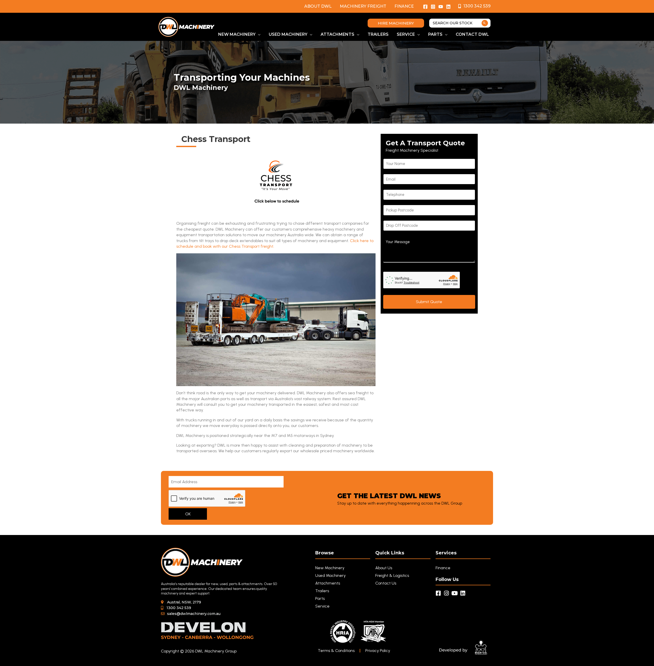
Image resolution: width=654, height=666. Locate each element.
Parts (320, 598)
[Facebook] (425, 6)
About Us (383, 567)
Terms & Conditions (336, 650)
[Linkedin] (448, 6)
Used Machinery (330, 575)
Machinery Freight (363, 6)
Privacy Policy (377, 650)
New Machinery (329, 567)
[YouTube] (440, 6)
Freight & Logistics (392, 575)
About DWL (318, 6)
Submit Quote (429, 301)
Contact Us (385, 583)
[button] (396, 23)
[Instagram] (433, 6)
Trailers (322, 590)
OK (188, 514)
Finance (404, 6)
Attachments (327, 583)
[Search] (485, 23)
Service (322, 606)
